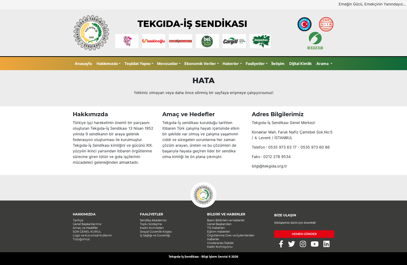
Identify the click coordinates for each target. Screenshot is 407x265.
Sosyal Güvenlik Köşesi (156, 231)
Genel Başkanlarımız (87, 224)
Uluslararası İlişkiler (220, 243)
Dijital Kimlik (300, 63)
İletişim (278, 63)
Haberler (231, 63)
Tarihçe (78, 220)
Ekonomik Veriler (200, 63)
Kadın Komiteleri (152, 228)
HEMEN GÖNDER (304, 234)
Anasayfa (83, 63)
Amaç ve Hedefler (85, 228)
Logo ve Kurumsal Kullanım (92, 235)
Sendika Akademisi (153, 220)
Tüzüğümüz (81, 239)
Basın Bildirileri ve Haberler (226, 220)
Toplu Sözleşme (151, 224)
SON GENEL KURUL (87, 231)
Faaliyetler (255, 63)
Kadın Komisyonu (219, 246)
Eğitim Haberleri (218, 231)
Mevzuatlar (167, 63)
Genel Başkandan (219, 224)
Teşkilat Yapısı (137, 63)
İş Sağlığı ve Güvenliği (155, 235)
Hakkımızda (107, 63)
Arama (323, 63)
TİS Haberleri (216, 228)
